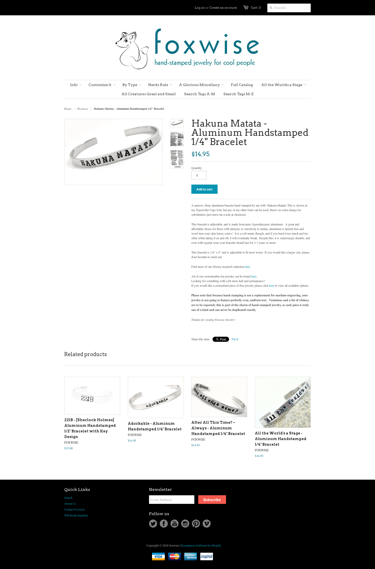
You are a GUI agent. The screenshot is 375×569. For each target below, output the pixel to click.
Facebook (164, 523)
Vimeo (207, 523)
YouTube (174, 523)
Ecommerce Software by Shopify (201, 545)
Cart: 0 (256, 7)
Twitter (153, 523)
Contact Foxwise (74, 509)
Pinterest (196, 523)
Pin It (235, 339)
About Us (70, 503)
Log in (199, 7)
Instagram (185, 523)
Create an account (223, 7)
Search (68, 497)
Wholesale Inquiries (76, 515)
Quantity (196, 168)
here (247, 266)
